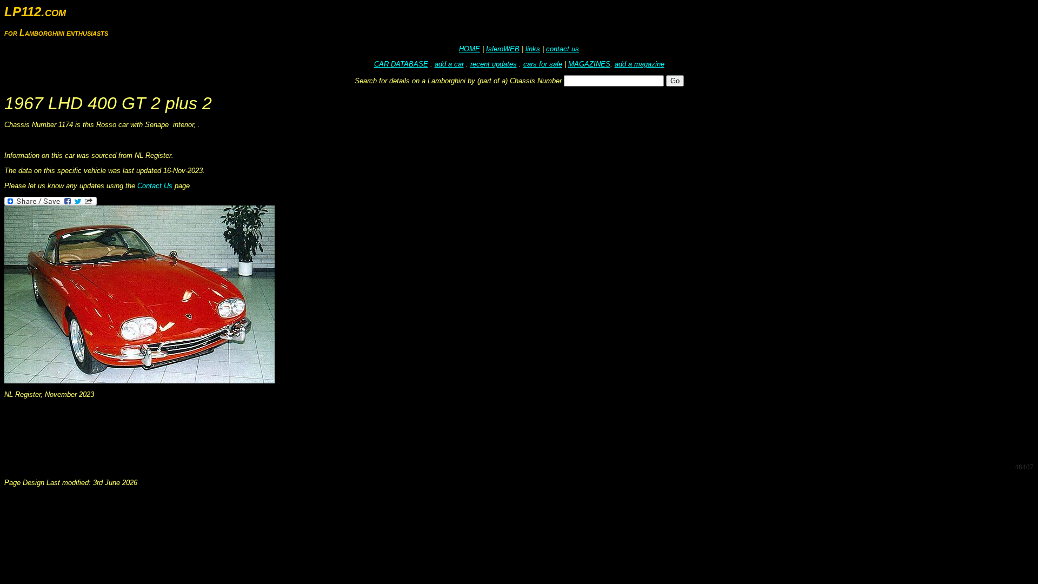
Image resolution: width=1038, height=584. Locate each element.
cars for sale (542, 64)
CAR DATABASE (401, 64)
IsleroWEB (503, 49)
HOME (469, 49)
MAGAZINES (589, 64)
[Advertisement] (201, 430)
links (532, 49)
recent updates (493, 64)
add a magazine (639, 64)
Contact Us (154, 186)
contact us (562, 49)
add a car (449, 64)
